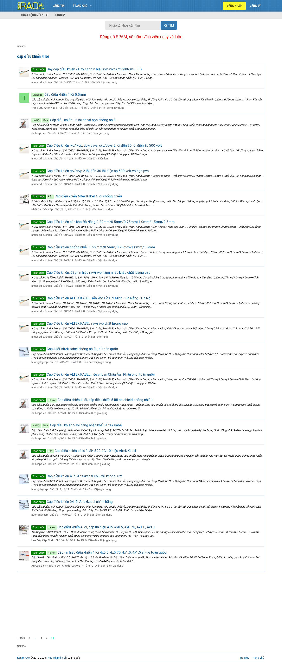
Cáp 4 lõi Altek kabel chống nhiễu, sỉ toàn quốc (75, 349)
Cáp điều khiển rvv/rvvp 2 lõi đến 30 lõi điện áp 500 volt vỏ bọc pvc (91, 171)
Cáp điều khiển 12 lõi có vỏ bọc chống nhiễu (75, 120)
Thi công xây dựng (113, 107)
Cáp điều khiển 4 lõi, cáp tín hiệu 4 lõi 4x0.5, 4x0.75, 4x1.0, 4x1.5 (94, 527)
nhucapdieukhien (41, 82)
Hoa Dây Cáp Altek (42, 540)
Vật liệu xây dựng (107, 82)
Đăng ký (60, 15)
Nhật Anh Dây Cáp (42, 209)
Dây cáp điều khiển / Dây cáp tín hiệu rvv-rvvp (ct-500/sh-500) (87, 69)
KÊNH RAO (23, 657)
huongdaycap (39, 362)
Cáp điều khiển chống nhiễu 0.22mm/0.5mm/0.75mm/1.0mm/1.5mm (94, 247)
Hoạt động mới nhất (35, 15)
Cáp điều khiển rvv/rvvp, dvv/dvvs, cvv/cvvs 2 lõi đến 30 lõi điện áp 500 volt (97, 145)
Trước (21, 638)
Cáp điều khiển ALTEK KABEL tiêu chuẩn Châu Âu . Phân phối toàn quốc (94, 374)
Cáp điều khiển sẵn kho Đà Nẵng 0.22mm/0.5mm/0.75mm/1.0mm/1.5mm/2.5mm (104, 222)
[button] (90, 6)
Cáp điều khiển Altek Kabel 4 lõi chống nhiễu (77, 196)
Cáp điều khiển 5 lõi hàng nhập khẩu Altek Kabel (77, 425)
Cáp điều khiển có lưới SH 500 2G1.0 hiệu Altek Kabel (84, 451)
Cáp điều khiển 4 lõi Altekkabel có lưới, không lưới (77, 476)
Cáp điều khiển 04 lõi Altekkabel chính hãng (73, 502)
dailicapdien (38, 133)
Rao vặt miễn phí (57, 657)
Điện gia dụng (100, 133)
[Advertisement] (141, 603)
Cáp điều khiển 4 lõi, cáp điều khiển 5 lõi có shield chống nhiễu (92, 400)
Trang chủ (80, 5)
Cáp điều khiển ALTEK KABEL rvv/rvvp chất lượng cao (80, 323)
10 (52, 638)
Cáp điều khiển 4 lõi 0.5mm (59, 94)
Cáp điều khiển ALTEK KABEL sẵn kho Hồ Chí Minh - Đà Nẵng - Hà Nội (92, 298)
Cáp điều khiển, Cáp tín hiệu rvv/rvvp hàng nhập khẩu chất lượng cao (91, 272)
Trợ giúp (244, 657)
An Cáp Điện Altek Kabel (45, 565)
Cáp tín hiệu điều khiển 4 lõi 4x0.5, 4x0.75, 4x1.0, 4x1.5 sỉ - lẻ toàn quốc (100, 552)
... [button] (35, 638)
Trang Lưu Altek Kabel (44, 107)
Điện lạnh (103, 158)
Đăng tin (59, 5)
